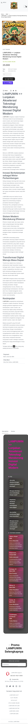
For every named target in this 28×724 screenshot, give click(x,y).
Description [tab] (5, 431)
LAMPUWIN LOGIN (14, 711)
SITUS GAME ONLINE (14, 703)
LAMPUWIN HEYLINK (14, 705)
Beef (7, 14)
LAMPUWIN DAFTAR (14, 708)
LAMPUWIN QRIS (14, 713)
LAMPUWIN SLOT (14, 695)
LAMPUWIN (6, 116)
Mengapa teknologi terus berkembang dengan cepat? (15, 492)
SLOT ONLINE (14, 697)
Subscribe (22, 664)
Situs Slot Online (14, 423)
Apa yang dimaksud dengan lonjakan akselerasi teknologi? (15, 483)
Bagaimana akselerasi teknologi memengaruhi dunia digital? (13, 503)
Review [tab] (13, 431)
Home (2, 14)
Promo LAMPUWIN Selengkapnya (14, 648)
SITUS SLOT (14, 700)
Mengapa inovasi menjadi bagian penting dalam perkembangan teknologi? (14, 524)
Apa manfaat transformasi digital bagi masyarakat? (15, 514)
